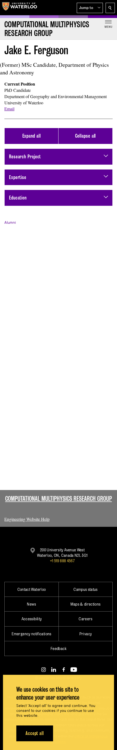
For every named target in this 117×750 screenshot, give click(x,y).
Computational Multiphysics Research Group (58, 498)
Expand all (31, 136)
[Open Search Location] (110, 8)
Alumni (10, 222)
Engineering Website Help (27, 519)
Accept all (35, 733)
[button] (90, 8)
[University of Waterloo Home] (19, 7)
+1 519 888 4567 (62, 560)
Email (9, 108)
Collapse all (85, 136)
